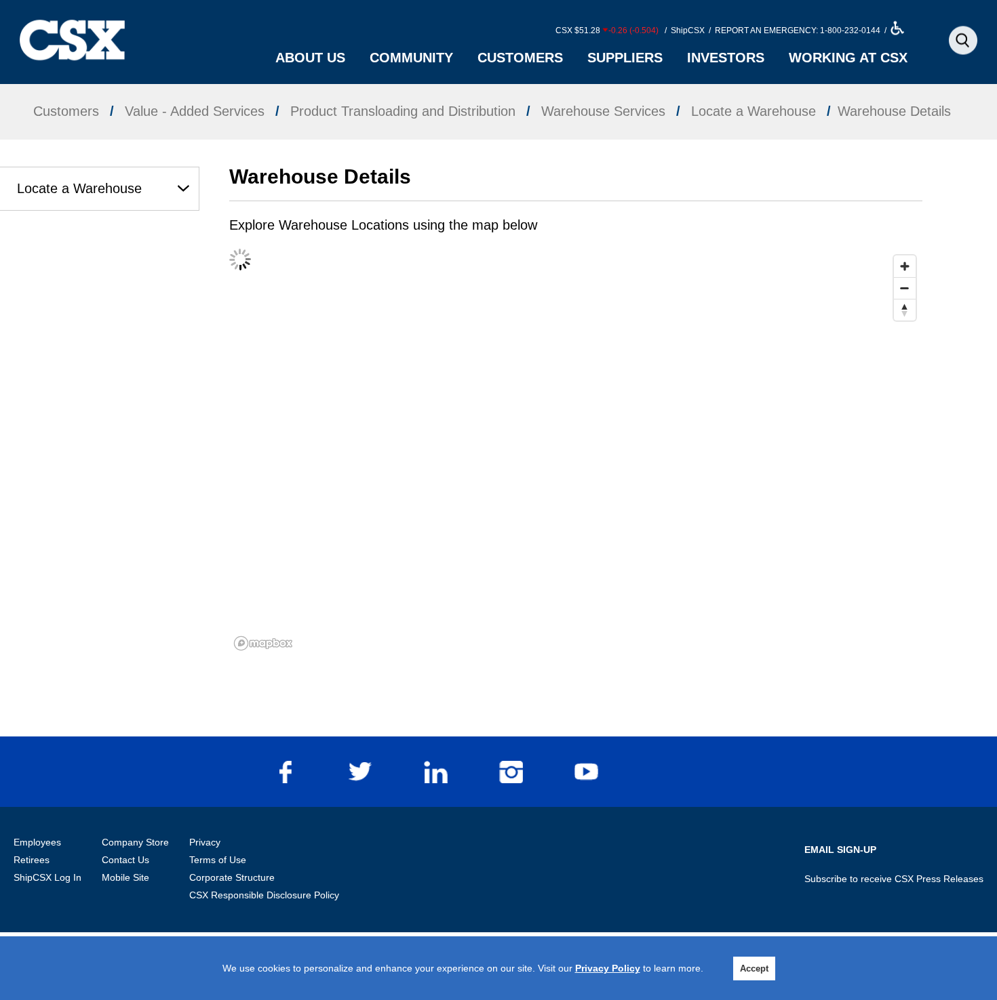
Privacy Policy (607, 968)
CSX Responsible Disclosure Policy (264, 895)
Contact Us (125, 859)
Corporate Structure (232, 877)
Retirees (32, 859)
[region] (575, 452)
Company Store (135, 842)
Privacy (204, 842)
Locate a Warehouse (79, 188)
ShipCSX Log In (47, 877)
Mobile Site (125, 877)
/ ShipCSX (684, 30)
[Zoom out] (905, 288)
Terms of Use (217, 859)
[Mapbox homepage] (263, 643)
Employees (37, 842)
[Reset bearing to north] (905, 309)
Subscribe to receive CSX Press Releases (893, 878)
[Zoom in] (905, 266)
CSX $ (607, 30)
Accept (754, 968)
